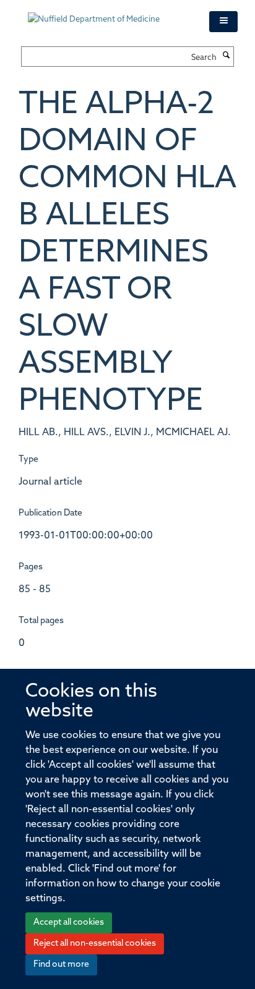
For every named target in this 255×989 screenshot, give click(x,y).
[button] (223, 21)
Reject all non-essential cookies (94, 943)
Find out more (61, 964)
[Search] (226, 56)
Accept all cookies (68, 922)
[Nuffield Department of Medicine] (109, 13)
